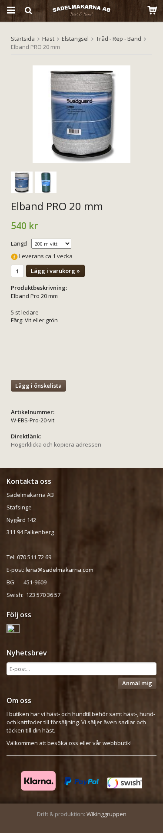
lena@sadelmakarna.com (59, 570)
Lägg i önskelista (38, 385)
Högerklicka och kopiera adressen (56, 444)
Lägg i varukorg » (55, 271)
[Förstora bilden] (81, 114)
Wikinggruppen (106, 814)
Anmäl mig (137, 683)
